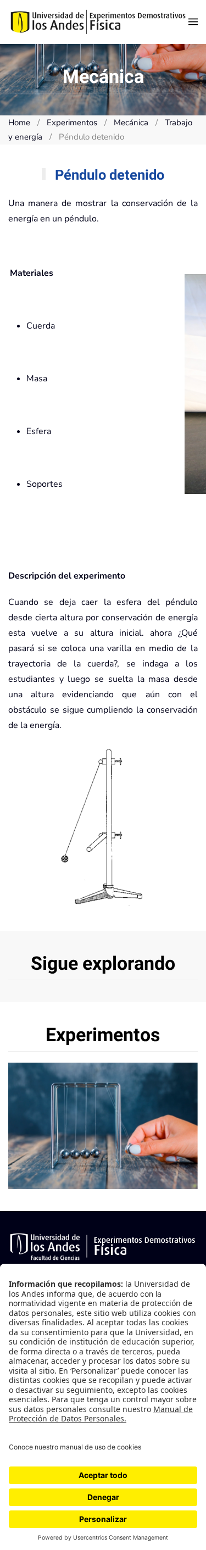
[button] (193, 22)
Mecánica (103, 1126)
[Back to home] (98, 22)
